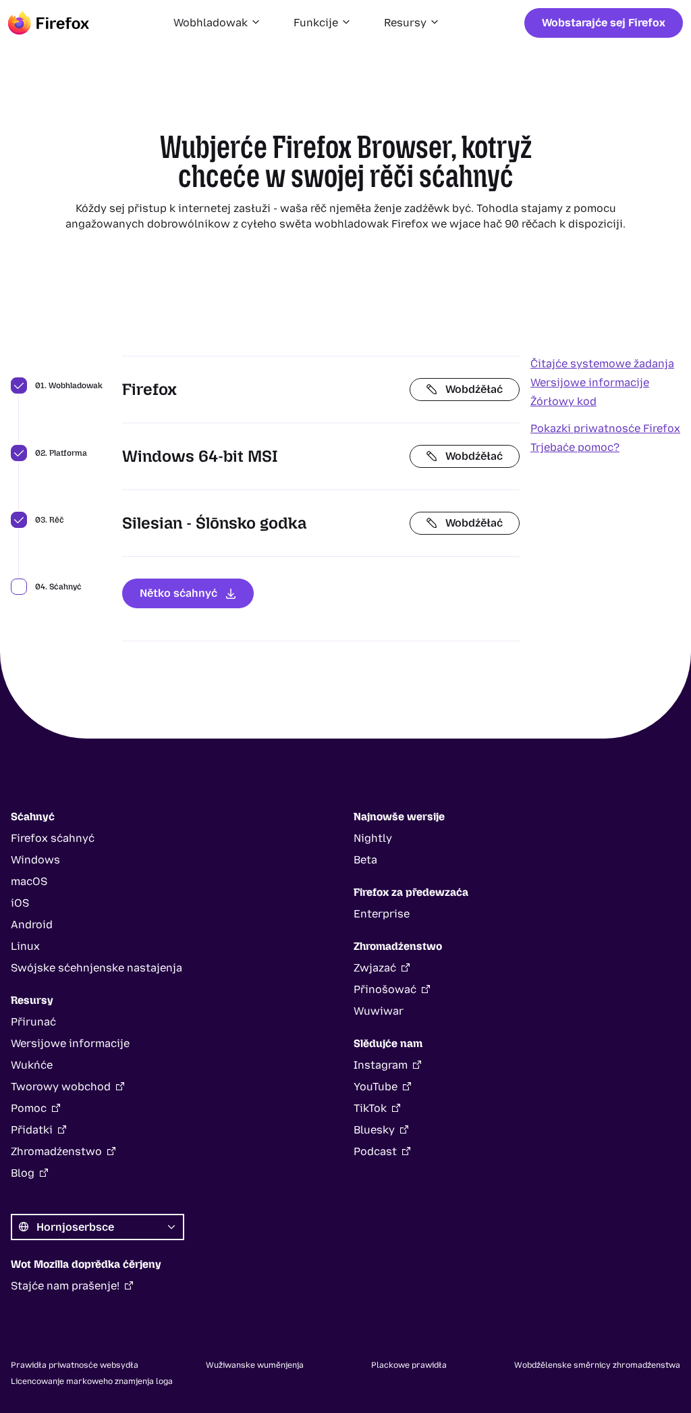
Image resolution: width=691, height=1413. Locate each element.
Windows (35, 859)
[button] (217, 23)
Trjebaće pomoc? (574, 447)
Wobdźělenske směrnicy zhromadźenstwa (597, 1365)
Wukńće (32, 1065)
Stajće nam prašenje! (65, 1285)
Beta (365, 859)
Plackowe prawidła (409, 1365)
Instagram (381, 1065)
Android (32, 924)
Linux (25, 946)
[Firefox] (48, 23)
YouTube (375, 1086)
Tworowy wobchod (61, 1086)
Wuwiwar (379, 1011)
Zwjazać (375, 967)
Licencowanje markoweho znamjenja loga (92, 1381)
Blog (22, 1173)
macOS (29, 881)
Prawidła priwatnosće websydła (74, 1365)
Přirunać (33, 1021)
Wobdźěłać (474, 389)
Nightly (373, 838)
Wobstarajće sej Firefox (603, 22)
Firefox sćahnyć (52, 838)
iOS (20, 903)
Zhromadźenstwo (56, 1151)
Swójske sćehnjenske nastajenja (96, 967)
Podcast (375, 1151)
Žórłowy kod (563, 401)
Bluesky (374, 1129)
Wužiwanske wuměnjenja (255, 1365)
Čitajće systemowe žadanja (602, 363)
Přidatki (32, 1129)
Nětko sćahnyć (178, 593)
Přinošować (385, 989)
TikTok (370, 1108)
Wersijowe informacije (589, 382)
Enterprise (382, 913)
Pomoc (29, 1108)
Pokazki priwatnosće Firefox (605, 428)
